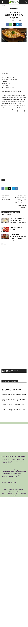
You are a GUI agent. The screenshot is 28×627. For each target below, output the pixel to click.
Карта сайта (11, 491)
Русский (13, 461)
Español (17, 461)
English (7, 459)
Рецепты (16, 8)
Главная (5, 489)
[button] (2, 2)
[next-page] (5, 244)
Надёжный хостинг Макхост (8, 482)
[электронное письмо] (14, 24)
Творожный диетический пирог (6, 198)
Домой (3, 5)
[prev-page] (2, 244)
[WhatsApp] (10, 24)
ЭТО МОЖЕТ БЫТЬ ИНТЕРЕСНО (10, 212)
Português (7, 461)
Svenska (22, 461)
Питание (11, 8)
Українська (8, 462)
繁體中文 (3, 459)
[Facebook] (7, 24)
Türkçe (3, 462)
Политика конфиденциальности (16, 489)
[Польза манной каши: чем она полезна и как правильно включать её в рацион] (5, 220)
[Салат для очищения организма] (5, 229)
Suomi (11, 459)
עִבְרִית (23, 459)
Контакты (17, 491)
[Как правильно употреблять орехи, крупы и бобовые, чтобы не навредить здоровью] (5, 236)
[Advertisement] (14, 58)
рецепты (13, 180)
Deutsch (19, 459)
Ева (9, 20)
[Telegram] (17, 24)
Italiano (3, 461)
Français (15, 459)
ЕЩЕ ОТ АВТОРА (6, 214)
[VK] (20, 24)
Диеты (3, 231)
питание (7, 180)
